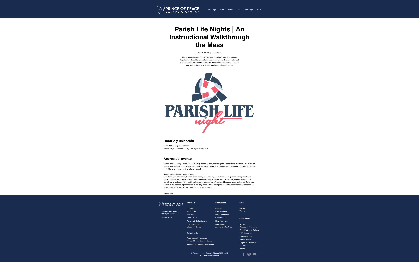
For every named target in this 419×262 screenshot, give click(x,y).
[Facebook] (244, 254)
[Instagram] (249, 254)
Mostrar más (168, 194)
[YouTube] (254, 254)
